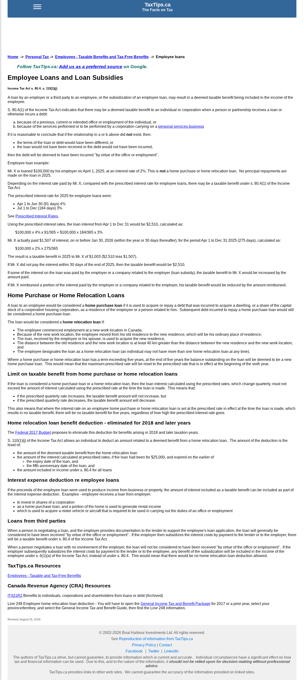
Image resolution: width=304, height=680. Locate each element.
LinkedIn (171, 651)
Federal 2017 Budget (33, 432)
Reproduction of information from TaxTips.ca (156, 639)
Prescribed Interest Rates (36, 216)
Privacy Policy (144, 645)
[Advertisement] (152, 35)
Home (13, 57)
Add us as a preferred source (90, 66)
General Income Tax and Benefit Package (175, 604)
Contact (165, 645)
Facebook (134, 651)
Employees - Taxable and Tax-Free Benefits (44, 576)
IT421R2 (15, 596)
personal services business (181, 126)
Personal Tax (37, 57)
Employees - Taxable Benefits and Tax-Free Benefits (102, 57)
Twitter (153, 651)
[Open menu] (37, 7)
